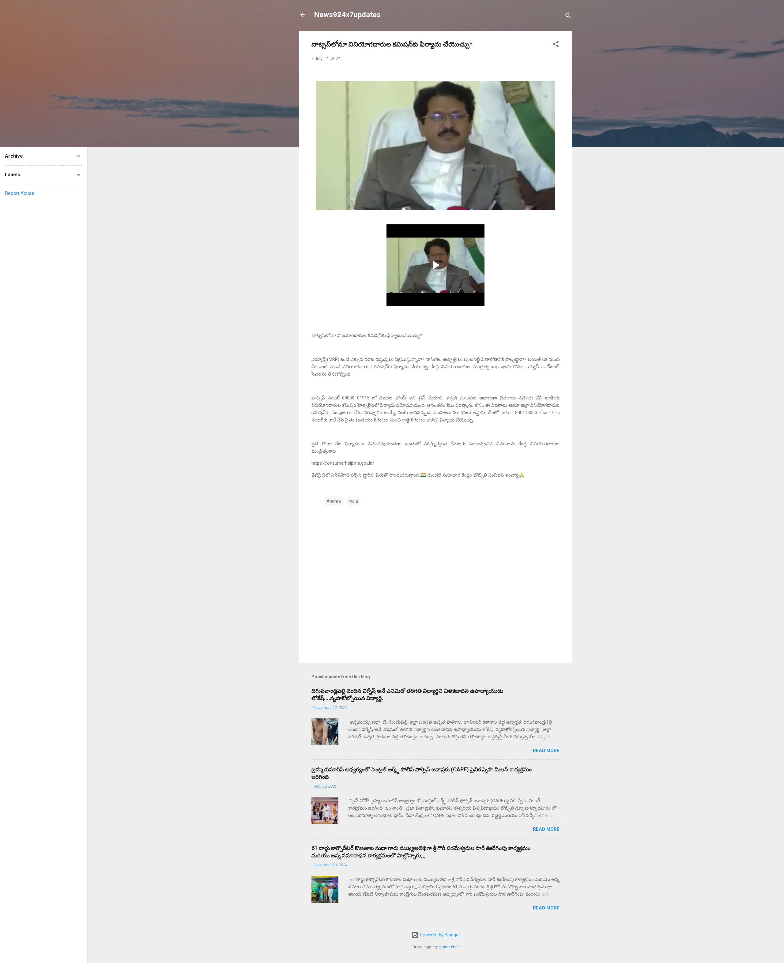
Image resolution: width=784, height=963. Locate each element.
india (353, 501)
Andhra (333, 501)
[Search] (568, 16)
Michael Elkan (449, 947)
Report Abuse (19, 193)
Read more (546, 750)
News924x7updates (347, 14)
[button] (556, 45)
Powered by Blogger (439, 935)
